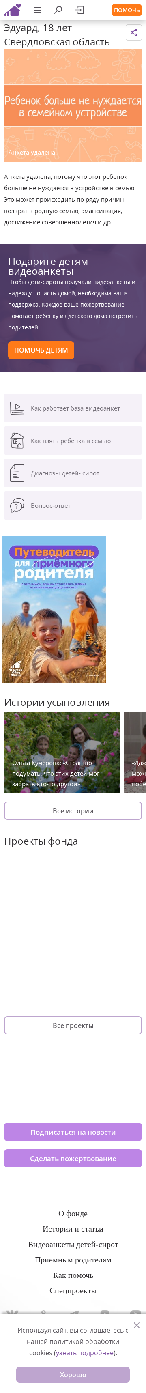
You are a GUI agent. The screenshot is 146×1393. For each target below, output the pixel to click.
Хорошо (73, 1374)
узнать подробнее (85, 1352)
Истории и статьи (73, 1228)
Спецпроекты (73, 1290)
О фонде (73, 1213)
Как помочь (73, 1274)
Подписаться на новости (73, 1132)
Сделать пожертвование (73, 1158)
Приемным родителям (73, 1259)
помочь (127, 10)
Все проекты (73, 1025)
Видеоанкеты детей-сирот (73, 1244)
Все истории (73, 810)
